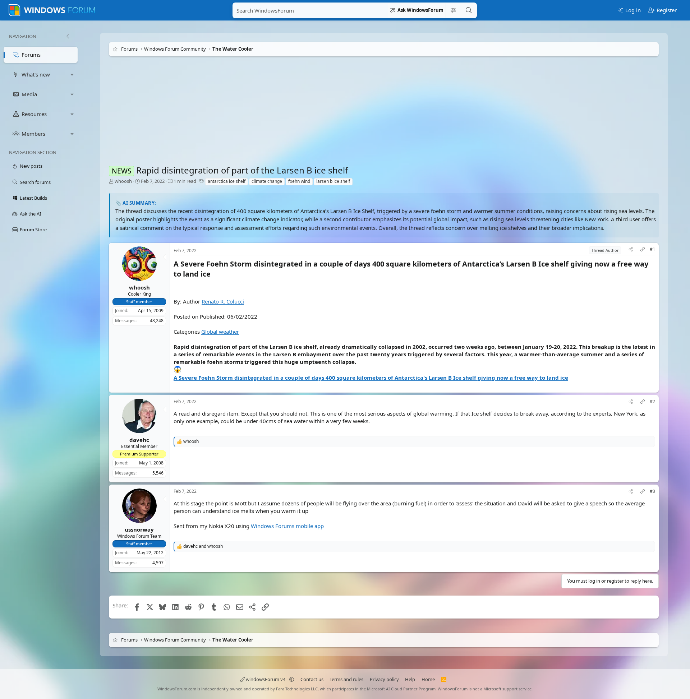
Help (410, 679)
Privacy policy (384, 679)
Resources (34, 113)
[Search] (469, 10)
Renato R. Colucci (223, 301)
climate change (267, 181)
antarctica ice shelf (226, 181)
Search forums (35, 182)
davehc (139, 439)
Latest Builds (33, 198)
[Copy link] (642, 250)
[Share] (630, 250)
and (203, 546)
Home (428, 679)
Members (33, 133)
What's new (36, 74)
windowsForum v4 (265, 679)
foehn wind (299, 181)
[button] (72, 74)
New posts (31, 166)
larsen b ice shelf (333, 181)
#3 (652, 491)
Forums (31, 54)
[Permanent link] (214, 274)
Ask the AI (30, 213)
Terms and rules (346, 679)
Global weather (220, 331)
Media (29, 94)
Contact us (311, 679)
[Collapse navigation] (67, 36)
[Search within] (453, 10)
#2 (652, 401)
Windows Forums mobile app (287, 525)
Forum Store (33, 229)
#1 (652, 249)
